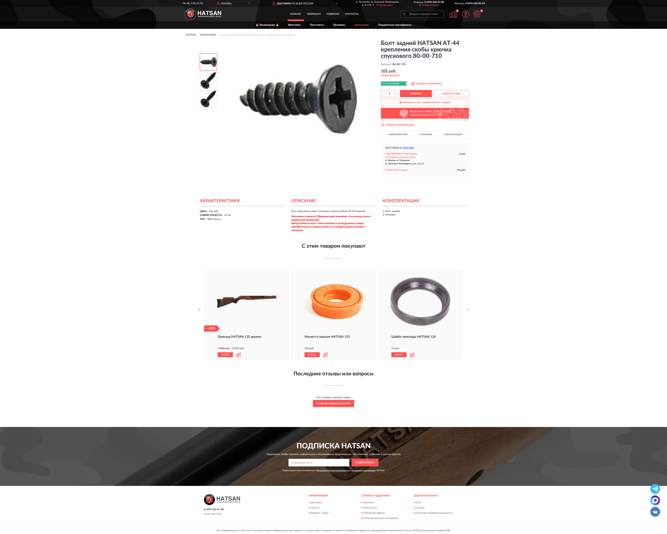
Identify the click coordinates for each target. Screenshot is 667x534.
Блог (419, 502)
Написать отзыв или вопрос (333, 403)
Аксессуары (362, 25)
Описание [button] (426, 134)
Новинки (333, 14)
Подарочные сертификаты (395, 25)
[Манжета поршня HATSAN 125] (333, 302)
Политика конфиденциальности (434, 513)
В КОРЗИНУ (416, 94)
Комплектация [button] (453, 134)
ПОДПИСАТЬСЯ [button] (365, 462)
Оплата (315, 508)
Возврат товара (319, 513)
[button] (429, 5)
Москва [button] (408, 148)
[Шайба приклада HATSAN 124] (420, 302)
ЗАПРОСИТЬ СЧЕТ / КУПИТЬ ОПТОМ (426, 102)
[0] (477, 14)
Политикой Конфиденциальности (333, 470)
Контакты (352, 14)
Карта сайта (370, 508)
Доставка (316, 502)
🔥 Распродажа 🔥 (267, 25)
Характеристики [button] (398, 134)
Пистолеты (317, 25)
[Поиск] (403, 14)
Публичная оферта (374, 513)
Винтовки (294, 25)
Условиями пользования (364, 470)
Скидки (420, 508)
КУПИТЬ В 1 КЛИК (451, 94)
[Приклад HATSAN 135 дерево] (246, 302)
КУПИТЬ (225, 355)
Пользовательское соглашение (381, 518)
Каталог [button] (295, 14)
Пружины (339, 25)
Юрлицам (314, 14)
